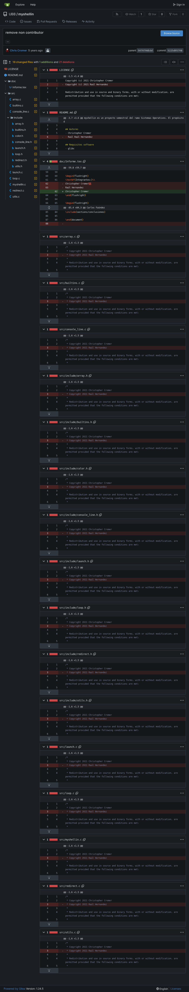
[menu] (182, 62)
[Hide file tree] (5, 62)
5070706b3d (145, 50)
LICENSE (64, 69)
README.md (66, 112)
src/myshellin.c (70, 839)
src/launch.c (68, 746)
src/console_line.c (72, 329)
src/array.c (67, 236)
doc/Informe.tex (70, 161)
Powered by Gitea (14, 988)
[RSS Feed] (117, 14)
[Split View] (174, 62)
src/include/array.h (73, 375)
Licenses (176, 988)
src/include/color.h (73, 468)
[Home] (7, 4)
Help (33, 4)
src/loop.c (66, 793)
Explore (20, 4)
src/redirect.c (69, 885)
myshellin (26, 14)
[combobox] (165, 62)
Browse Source (172, 33)
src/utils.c (67, 932)
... (8, 41)
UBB (12, 14)
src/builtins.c (69, 282)
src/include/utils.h (73, 700)
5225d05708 (175, 50)
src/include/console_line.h (78, 514)
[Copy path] (72, 70)
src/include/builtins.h (75, 422)
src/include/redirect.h (75, 654)
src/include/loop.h (72, 607)
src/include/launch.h (74, 561)
